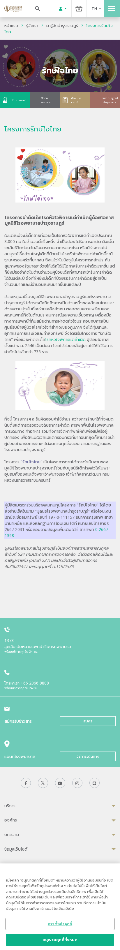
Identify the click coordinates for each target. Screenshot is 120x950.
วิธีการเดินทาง (88, 756)
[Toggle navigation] (112, 8)
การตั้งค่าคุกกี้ (60, 923)
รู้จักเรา (32, 25)
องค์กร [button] (10, 820)
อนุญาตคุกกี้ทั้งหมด (60, 939)
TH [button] (94, 8)
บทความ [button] (11, 834)
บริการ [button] (9, 805)
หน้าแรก (11, 25)
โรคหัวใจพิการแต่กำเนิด (65, 339)
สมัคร (87, 721)
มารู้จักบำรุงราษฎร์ (62, 25)
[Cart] (79, 8)
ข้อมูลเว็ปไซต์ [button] (15, 849)
